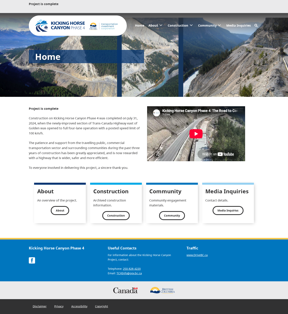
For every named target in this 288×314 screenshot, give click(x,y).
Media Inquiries (238, 25)
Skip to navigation (132, 20)
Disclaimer (40, 306)
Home (139, 25)
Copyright (101, 306)
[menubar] (193, 25)
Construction (178, 25)
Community (207, 25)
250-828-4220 (132, 269)
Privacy (58, 306)
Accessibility (79, 306)
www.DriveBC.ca (197, 255)
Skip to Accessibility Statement (132, 22)
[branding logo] (78, 26)
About (153, 25)
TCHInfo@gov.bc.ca (129, 273)
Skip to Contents (132, 20)
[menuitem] (139, 25)
